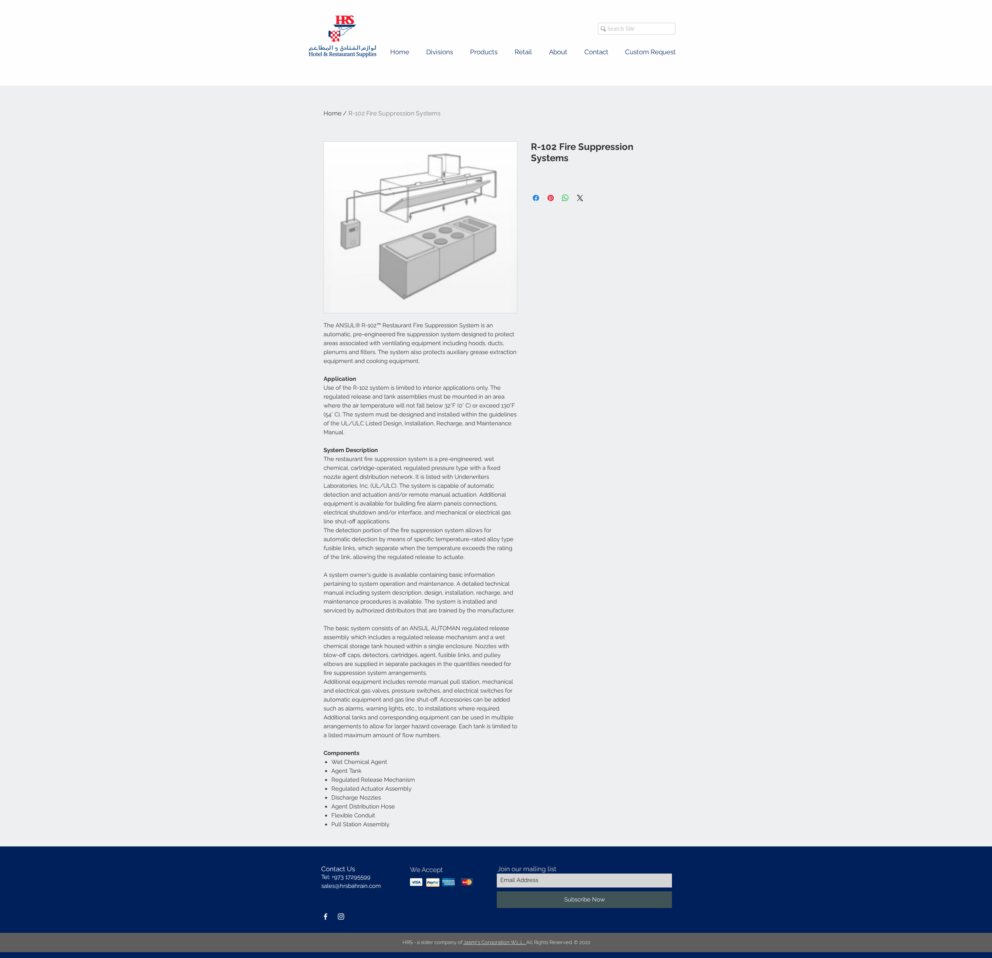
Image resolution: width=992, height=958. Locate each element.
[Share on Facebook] (536, 198)
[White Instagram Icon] (341, 916)
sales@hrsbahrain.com (351, 885)
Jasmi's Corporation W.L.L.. (494, 942)
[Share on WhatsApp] (565, 198)
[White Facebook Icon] (325, 916)
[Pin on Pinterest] (550, 198)
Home (332, 113)
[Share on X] (580, 198)
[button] (440, 52)
